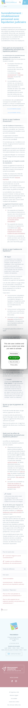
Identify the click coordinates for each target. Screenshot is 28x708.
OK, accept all (14, 358)
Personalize (14, 353)
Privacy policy (14, 365)
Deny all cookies (14, 361)
